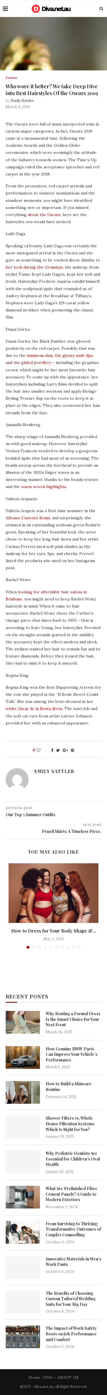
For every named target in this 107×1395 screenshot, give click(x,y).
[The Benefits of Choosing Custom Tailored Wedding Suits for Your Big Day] (23, 1302)
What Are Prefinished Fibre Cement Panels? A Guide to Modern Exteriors (71, 1194)
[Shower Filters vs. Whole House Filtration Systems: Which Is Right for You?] (23, 1126)
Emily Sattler (22, 100)
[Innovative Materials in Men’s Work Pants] (23, 1267)
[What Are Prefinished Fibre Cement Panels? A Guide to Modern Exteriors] (23, 1197)
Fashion (11, 78)
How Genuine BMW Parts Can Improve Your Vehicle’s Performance (71, 1054)
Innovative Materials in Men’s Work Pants (73, 1261)
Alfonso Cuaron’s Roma (28, 517)
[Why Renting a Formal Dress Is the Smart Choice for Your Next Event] (23, 1022)
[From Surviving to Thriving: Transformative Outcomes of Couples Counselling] (23, 1232)
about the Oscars (44, 214)
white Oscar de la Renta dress (34, 708)
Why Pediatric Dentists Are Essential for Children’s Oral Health (73, 1159)
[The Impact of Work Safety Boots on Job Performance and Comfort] (23, 1336)
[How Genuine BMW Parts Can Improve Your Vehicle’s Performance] (23, 1057)
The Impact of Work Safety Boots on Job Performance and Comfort (71, 1333)
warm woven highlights (43, 486)
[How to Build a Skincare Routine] (23, 1092)
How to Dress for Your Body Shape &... (53, 931)
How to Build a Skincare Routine (69, 1086)
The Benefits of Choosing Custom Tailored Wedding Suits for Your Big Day (71, 1299)
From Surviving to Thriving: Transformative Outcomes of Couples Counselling (73, 1229)
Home (34, 1377)
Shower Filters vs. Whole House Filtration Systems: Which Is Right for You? (70, 1123)
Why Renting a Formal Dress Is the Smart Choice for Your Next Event (73, 1019)
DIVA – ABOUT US (60, 1377)
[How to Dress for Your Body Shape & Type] (53, 893)
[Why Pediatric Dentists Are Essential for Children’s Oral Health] (23, 1162)
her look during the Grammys (34, 267)
